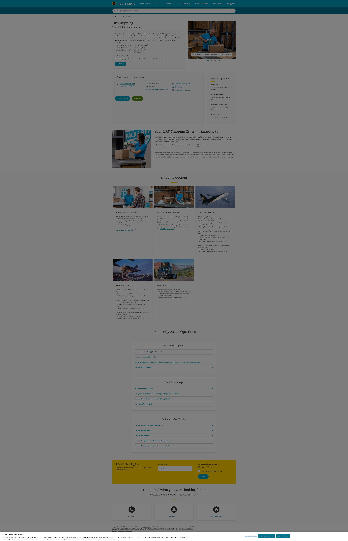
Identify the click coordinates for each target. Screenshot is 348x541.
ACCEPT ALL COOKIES (283, 536)
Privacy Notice (111, 539)
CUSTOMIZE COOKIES (251, 536)
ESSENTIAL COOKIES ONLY (266, 536)
